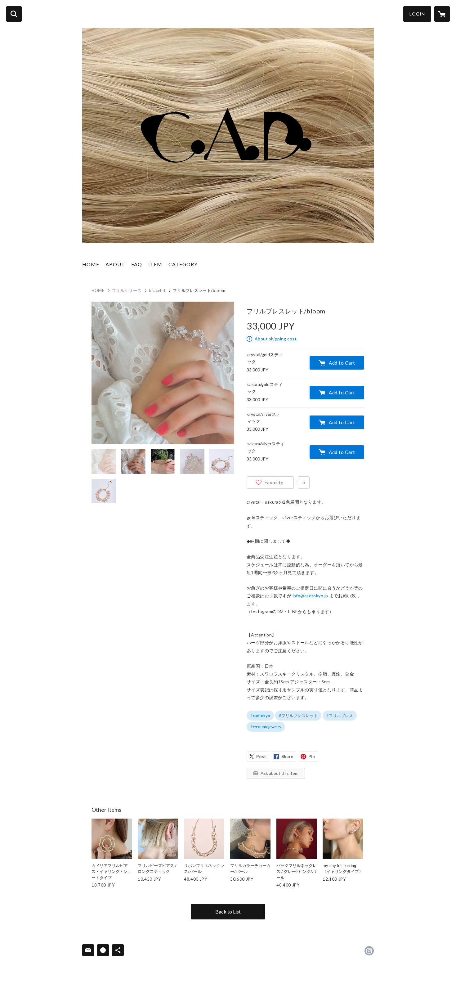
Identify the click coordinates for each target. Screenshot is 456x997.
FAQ (136, 264)
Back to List (228, 911)
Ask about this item (279, 773)
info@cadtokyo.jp (310, 595)
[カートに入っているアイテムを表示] (442, 14)
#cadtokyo (260, 715)
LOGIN (417, 13)
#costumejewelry (265, 726)
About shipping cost (276, 338)
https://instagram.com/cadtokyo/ (369, 950)
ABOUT (115, 264)
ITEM (155, 264)
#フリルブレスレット (298, 715)
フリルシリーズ (127, 290)
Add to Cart (342, 363)
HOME (90, 264)
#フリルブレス (339, 715)
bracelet (157, 290)
